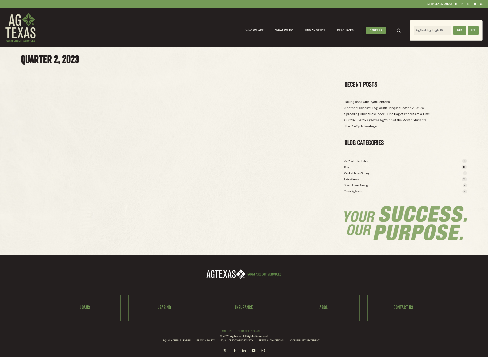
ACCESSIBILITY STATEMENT (304, 340)
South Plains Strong (356, 185)
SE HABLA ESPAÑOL (249, 331)
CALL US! (227, 331)
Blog (347, 167)
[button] (473, 30)
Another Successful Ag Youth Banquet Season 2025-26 (384, 108)
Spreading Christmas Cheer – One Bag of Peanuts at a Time (387, 114)
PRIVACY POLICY (206, 340)
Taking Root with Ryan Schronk (367, 102)
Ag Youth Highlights (356, 161)
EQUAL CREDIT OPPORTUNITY (237, 340)
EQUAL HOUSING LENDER (177, 340)
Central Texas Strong (356, 173)
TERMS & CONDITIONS (271, 340)
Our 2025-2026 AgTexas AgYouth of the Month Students (385, 120)
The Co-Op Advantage (360, 126)
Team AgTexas (353, 191)
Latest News (351, 179)
